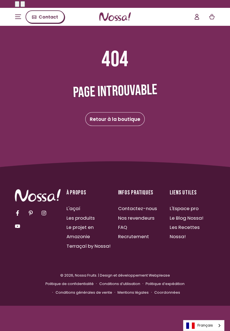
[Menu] (18, 16)
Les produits (80, 218)
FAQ (122, 227)
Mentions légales (133, 292)
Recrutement (133, 236)
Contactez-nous (137, 208)
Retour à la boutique (115, 119)
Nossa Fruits (85, 275)
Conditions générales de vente (84, 292)
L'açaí (73, 208)
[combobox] (203, 325)
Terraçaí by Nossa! (88, 246)
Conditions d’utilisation (119, 283)
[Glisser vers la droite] (22, 4)
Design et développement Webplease (135, 275)
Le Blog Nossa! (186, 218)
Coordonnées (167, 292)
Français (205, 325)
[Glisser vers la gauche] (17, 4)
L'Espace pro (184, 208)
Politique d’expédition (165, 283)
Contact (48, 17)
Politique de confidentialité (69, 283)
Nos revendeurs (136, 218)
